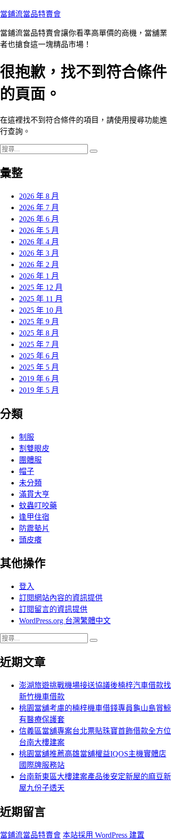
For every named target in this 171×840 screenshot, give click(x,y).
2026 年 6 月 (39, 219)
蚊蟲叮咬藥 (38, 506)
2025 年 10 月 (41, 310)
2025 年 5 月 (39, 367)
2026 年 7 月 (39, 207)
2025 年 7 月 (39, 344)
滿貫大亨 (34, 494)
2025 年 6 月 (39, 356)
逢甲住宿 (34, 517)
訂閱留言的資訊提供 (53, 609)
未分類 (30, 483)
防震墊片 (34, 528)
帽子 (26, 471)
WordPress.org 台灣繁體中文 (65, 621)
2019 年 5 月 (39, 390)
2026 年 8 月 (39, 196)
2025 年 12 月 (41, 287)
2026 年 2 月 (39, 265)
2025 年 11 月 (41, 299)
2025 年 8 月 (39, 333)
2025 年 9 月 (39, 322)
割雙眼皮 (34, 448)
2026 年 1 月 (39, 276)
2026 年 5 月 (39, 230)
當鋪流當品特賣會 (30, 14)
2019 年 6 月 (39, 379)
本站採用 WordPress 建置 (103, 835)
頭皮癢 (30, 540)
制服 (26, 437)
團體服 (30, 460)
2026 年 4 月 (39, 242)
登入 (26, 586)
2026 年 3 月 (39, 253)
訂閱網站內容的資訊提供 (61, 598)
